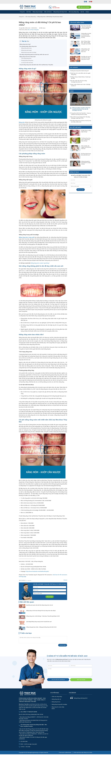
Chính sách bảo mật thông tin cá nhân (82, 752)
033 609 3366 (56, 7)
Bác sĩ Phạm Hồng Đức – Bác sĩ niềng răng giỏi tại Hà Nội (86, 43)
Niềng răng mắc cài (56, 699)
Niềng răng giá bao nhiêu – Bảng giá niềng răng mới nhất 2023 (41, 627)
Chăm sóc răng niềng (57, 696)
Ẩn (28, 41)
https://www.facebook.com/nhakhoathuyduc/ (37, 571)
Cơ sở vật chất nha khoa (27, 62)
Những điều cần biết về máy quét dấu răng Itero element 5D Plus (86, 35)
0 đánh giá (28, 580)
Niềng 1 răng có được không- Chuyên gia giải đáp (80, 77)
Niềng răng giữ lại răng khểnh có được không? (86, 163)
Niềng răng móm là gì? (25, 44)
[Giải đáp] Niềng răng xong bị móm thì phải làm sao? (39, 621)
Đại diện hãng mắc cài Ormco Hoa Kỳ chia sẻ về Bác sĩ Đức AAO (81, 121)
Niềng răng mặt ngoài (26, 50)
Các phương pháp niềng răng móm (28, 46)
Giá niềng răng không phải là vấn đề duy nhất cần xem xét (34, 54)
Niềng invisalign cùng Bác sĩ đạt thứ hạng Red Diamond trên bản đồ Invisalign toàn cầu (81, 109)
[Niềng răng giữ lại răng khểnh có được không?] (75, 164)
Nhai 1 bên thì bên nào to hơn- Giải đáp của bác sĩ (80, 85)
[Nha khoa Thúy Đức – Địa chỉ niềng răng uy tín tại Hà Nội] (75, 28)
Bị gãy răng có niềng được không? (86, 131)
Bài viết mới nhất (75, 127)
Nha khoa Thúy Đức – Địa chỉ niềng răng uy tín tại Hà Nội (86, 27)
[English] (89, 1)
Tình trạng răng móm (26, 58)
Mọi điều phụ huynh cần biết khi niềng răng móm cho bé (39, 605)
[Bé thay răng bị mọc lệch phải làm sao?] (75, 156)
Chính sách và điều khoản (65, 752)
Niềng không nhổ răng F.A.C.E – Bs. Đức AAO (85, 50)
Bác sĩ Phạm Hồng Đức (33, 29)
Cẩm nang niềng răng (77, 22)
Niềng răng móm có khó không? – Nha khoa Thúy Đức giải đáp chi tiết (43, 616)
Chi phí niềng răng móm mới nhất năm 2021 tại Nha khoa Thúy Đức (36, 64)
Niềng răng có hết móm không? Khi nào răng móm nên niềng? (41, 610)
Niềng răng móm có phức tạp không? (40, 263)
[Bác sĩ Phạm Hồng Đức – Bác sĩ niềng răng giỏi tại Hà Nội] (75, 44)
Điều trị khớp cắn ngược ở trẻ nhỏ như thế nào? (86, 147)
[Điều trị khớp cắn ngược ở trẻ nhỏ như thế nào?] (75, 148)
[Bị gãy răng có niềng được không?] (75, 133)
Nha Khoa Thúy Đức (27, 7)
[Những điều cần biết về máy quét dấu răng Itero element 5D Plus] (75, 36)
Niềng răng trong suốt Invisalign (28, 52)
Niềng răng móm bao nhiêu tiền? (28, 56)
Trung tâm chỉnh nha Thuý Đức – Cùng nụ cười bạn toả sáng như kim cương (81, 113)
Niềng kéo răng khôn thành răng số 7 (80, 70)
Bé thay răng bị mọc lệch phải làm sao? (86, 154)
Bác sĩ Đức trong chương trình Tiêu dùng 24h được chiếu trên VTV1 (80, 117)
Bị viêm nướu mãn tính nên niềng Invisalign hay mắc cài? (79, 81)
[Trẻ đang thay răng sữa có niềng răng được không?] (75, 140)
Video (72, 91)
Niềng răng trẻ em (56, 701)
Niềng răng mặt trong (26, 48)
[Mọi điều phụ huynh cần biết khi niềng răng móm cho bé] (75, 59)
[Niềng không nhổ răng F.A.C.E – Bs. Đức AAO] (75, 51)
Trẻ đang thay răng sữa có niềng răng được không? (85, 139)
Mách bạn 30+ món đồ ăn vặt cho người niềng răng (80, 73)
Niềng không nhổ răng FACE (80, 698)
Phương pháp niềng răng (27, 60)
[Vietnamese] (91, 1)
